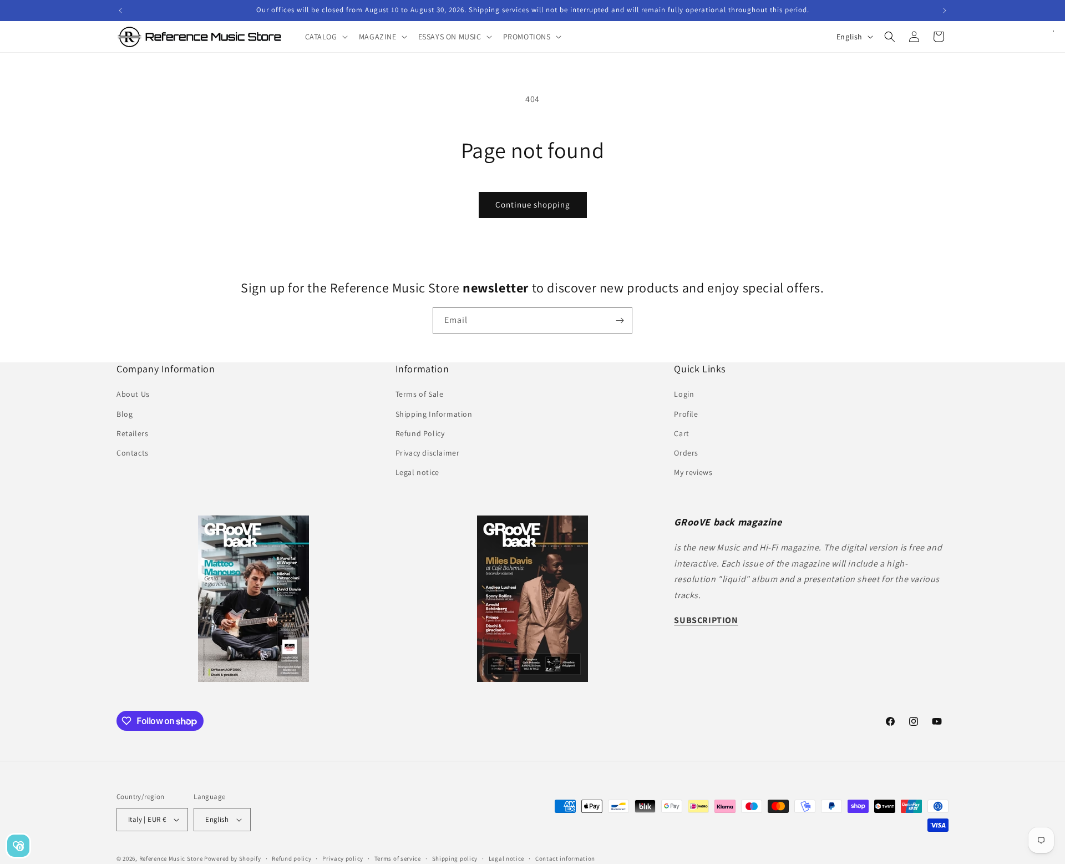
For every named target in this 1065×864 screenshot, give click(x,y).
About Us (133, 394)
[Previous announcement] (120, 10)
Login (684, 394)
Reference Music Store (171, 858)
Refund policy (291, 858)
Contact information (565, 858)
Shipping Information (434, 414)
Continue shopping (532, 204)
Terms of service (397, 858)
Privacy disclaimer (427, 453)
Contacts (132, 453)
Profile (686, 414)
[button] (325, 36)
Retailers (132, 433)
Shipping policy (455, 858)
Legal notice (417, 472)
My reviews (693, 472)
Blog (124, 414)
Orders (686, 453)
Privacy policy (342, 858)
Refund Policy (420, 433)
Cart (681, 433)
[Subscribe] (619, 320)
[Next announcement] (944, 10)
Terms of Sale (419, 394)
